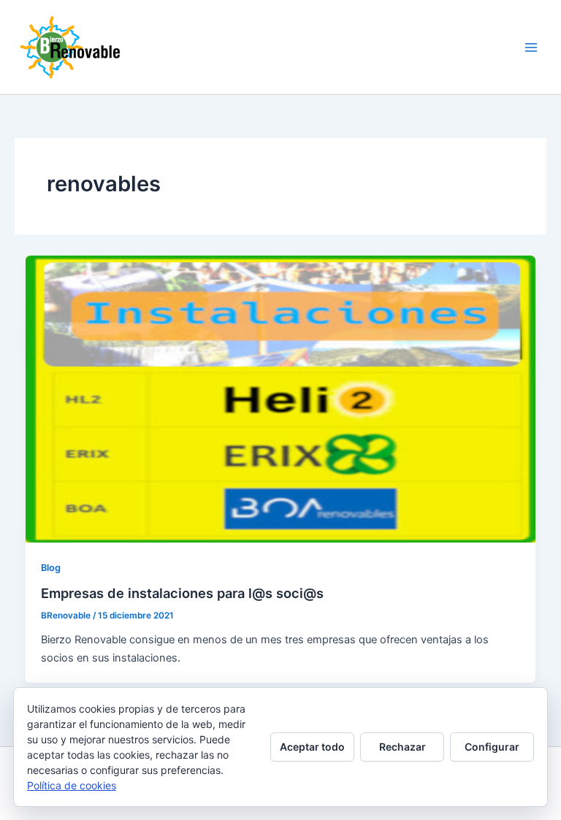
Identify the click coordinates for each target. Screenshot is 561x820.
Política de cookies (71, 785)
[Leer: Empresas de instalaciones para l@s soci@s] (281, 398)
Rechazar (402, 746)
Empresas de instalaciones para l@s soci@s (182, 593)
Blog (51, 567)
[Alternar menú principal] (531, 47)
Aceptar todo (312, 746)
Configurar (492, 746)
